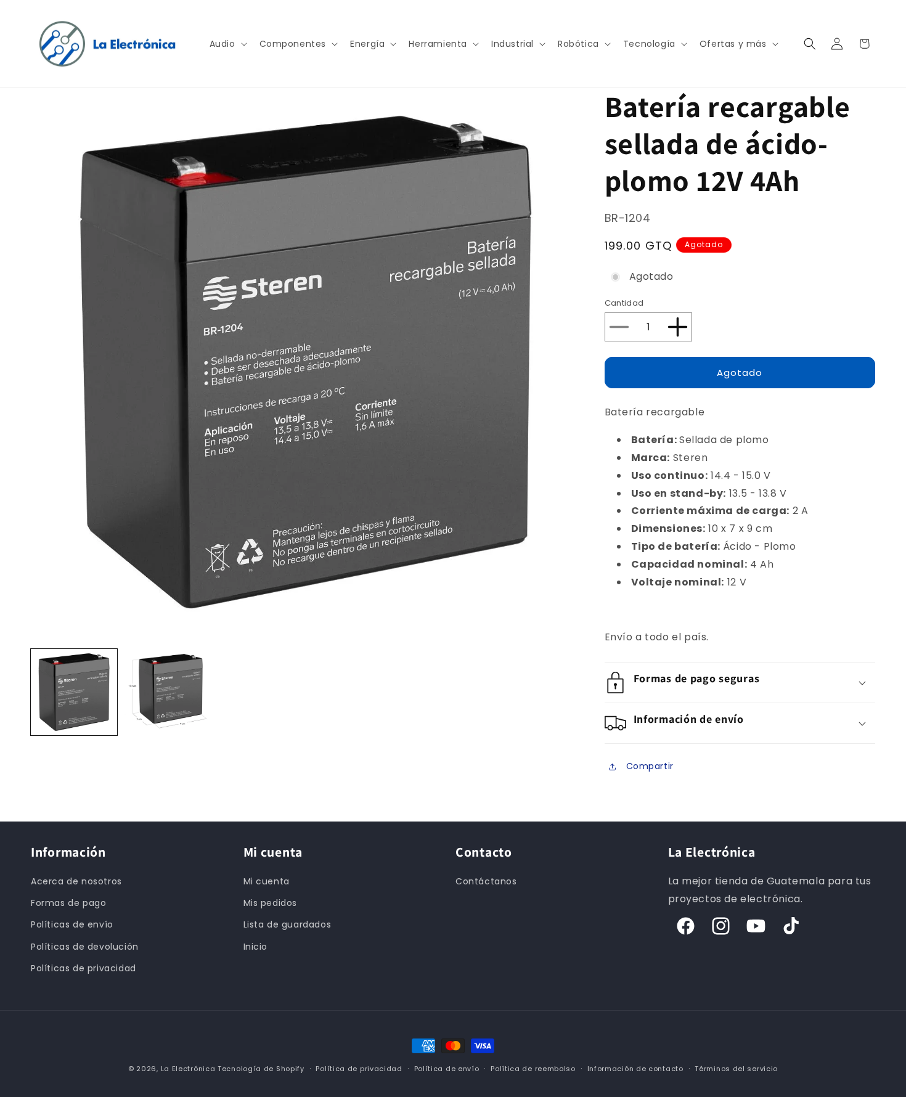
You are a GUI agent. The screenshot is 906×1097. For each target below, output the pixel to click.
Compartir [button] (650, 766)
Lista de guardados (287, 924)
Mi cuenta (266, 881)
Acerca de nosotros (76, 881)
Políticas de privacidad (83, 968)
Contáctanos (486, 881)
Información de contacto (635, 1069)
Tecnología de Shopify (261, 1069)
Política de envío (447, 1069)
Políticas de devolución (85, 946)
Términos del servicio (736, 1069)
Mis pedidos (270, 903)
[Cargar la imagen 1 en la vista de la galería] (74, 692)
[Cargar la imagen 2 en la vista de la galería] (166, 692)
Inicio (255, 946)
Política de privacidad (359, 1069)
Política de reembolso (533, 1069)
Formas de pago (68, 903)
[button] (227, 44)
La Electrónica (188, 1069)
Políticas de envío (72, 924)
